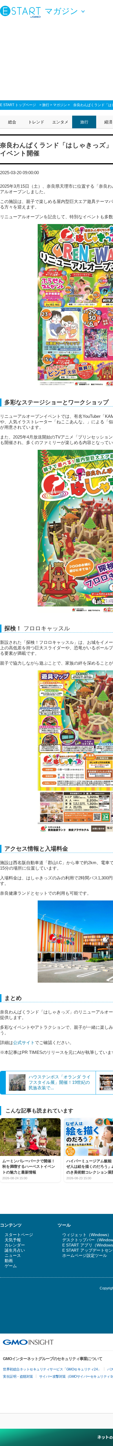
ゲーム (11, 1265)
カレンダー (15, 1245)
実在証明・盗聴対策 (18, 1376)
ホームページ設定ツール (84, 1255)
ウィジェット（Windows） (86, 1234)
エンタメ (60, 122)
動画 (9, 1260)
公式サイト (24, 1042)
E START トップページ (18, 105)
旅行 (45, 105)
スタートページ (19, 1234)
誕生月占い (15, 1250)
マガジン (60, 105)
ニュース (13, 1255)
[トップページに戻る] (21, 11)
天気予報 (13, 1240)
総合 (12, 122)
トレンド (36, 122)
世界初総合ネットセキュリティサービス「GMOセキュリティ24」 (52, 1369)
